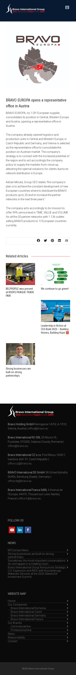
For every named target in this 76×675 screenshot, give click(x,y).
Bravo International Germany (28, 615)
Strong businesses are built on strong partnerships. (18, 372)
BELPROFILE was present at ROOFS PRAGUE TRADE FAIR (20, 292)
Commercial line (21, 626)
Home (11, 600)
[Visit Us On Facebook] (28, 529)
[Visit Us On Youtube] (12, 529)
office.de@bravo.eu (20, 481)
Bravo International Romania (28, 608)
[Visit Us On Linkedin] (20, 529)
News (11, 633)
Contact (13, 641)
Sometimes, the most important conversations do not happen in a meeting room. (36, 562)
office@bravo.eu (38, 428)
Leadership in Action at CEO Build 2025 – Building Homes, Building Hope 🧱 (55, 329)
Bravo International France (27, 619)
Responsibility (16, 637)
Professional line (21, 630)
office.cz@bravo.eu (20, 463)
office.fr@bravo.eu (29, 498)
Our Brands (15, 622)
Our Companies (17, 604)
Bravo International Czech (26, 611)
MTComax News (18, 550)
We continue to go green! (55, 288)
